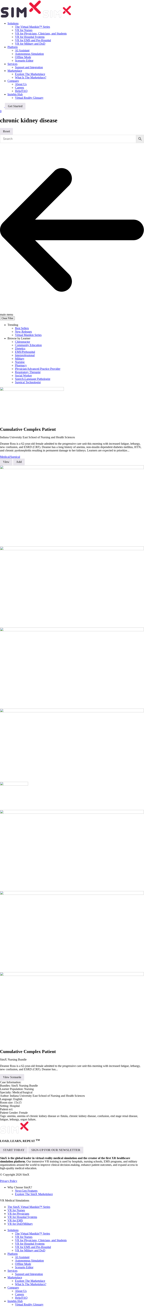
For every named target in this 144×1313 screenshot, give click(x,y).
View (6, 461)
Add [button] (19, 461)
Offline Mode (23, 57)
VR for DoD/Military (20, 1223)
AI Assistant (22, 50)
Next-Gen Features (26, 1190)
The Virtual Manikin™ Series (32, 26)
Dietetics (20, 348)
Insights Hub (15, 94)
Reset (6, 131)
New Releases (23, 331)
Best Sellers (22, 328)
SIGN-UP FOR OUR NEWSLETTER (55, 1150)
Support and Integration (29, 67)
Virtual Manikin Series (28, 335)
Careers (19, 87)
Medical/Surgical (10, 456)
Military (19, 358)
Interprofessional (25, 355)
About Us (21, 84)
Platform (12, 47)
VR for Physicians (18, 1213)
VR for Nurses (23, 30)
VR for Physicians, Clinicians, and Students (41, 33)
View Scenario (12, 1077)
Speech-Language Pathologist (32, 378)
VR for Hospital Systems (30, 36)
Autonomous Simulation (29, 53)
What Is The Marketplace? (30, 77)
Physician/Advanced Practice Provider (37, 368)
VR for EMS (15, 1220)
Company (13, 80)
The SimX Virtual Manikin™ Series (28, 1206)
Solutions (13, 23)
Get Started (15, 106)
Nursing (20, 362)
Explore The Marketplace (30, 74)
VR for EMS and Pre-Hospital (33, 40)
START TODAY (14, 1150)
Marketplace (14, 70)
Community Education (28, 345)
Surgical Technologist (28, 382)
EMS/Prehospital (25, 351)
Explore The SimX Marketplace (34, 1194)
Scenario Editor (24, 60)
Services (12, 64)
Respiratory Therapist (27, 372)
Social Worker (23, 375)
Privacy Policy (8, 1181)
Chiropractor (22, 341)
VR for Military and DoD (30, 43)
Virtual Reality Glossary (29, 97)
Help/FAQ (21, 91)
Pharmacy (21, 365)
